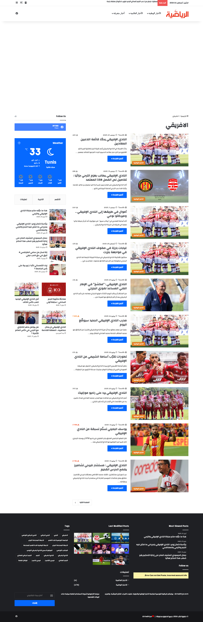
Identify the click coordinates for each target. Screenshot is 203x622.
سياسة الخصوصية (93, 594)
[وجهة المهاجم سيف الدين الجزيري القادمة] (120, 560)
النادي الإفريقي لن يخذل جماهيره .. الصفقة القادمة (54, 328)
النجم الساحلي (63, 560)
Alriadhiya (147, 616)
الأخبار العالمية (136, 13)
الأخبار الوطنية (155, 13)
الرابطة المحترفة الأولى (36, 540)
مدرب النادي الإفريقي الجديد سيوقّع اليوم (103, 322)
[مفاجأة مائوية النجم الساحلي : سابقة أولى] (54, 289)
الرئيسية (184, 116)
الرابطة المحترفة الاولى (60, 545)
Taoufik (121, 135)
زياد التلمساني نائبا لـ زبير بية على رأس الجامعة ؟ (32, 267)
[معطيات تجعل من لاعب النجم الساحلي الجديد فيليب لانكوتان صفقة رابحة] (120, 538)
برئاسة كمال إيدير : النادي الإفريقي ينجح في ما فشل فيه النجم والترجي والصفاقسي (31, 227)
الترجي (56, 535)
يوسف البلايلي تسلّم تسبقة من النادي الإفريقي (102, 431)
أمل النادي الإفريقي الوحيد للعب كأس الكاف (27, 300)
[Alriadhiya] (177, 13)
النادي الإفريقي (63, 555)
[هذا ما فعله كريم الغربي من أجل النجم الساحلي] (101, 549)
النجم (38, 555)
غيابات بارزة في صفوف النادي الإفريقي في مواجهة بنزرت (101, 250)
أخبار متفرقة (119, 13)
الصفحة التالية (84, 502)
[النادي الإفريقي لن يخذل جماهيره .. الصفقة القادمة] (54, 317)
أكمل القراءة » (117, 158)
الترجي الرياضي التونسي (29, 535)
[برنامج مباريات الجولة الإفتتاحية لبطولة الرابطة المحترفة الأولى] (101, 538)
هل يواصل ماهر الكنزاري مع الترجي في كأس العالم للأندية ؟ (27, 330)
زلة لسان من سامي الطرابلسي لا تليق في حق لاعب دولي (33, 253)
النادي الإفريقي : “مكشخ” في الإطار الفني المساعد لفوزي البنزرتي (103, 286)
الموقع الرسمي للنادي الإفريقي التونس (39, 550)
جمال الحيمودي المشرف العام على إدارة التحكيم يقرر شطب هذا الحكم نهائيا (31, 241)
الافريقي (65, 535)
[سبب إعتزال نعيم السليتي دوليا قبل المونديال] (101, 560)
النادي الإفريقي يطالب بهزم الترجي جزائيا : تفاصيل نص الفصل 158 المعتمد (100, 177)
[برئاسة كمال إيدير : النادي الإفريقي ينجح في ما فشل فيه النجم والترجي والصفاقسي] (57, 227)
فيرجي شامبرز (36, 560)
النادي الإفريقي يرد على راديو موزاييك (102, 393)
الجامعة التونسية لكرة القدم (58, 540)
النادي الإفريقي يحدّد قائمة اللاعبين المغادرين (104, 141)
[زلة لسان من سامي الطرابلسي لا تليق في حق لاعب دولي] (57, 256)
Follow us (183, 566)
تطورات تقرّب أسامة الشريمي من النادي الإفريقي (100, 358)
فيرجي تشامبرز (50, 560)
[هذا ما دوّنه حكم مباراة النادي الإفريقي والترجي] (57, 214)
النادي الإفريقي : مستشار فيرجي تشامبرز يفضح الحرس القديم (100, 467)
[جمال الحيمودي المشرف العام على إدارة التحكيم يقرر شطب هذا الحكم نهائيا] (57, 242)
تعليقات (23, 199)
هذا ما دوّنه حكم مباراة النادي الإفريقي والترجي (33, 212)
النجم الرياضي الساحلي (24, 555)
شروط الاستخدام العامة (78, 594)
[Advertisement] (101, 45)
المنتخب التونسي (62, 550)
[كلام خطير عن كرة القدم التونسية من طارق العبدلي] (120, 549)
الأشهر (57, 199)
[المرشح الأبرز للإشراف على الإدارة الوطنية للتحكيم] (83, 549)
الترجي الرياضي (45, 535)
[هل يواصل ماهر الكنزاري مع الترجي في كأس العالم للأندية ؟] (27, 317)
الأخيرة (41, 199)
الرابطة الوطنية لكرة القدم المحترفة (35, 545)
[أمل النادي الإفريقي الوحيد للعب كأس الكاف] (27, 289)
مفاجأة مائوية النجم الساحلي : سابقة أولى (56, 300)
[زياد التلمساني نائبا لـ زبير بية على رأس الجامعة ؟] (57, 269)
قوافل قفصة (22, 560)
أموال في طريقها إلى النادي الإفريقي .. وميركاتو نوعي (101, 214)
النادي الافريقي (49, 555)
